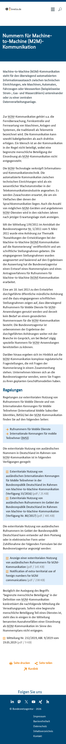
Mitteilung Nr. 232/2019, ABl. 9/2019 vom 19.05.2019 (31, 640)
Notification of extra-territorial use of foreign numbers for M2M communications (31, 575)
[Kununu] (47, 702)
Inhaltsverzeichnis (43, 731)
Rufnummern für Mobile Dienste (30, 429)
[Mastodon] (19, 702)
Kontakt (37, 736)
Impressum (39, 716)
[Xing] (40, 702)
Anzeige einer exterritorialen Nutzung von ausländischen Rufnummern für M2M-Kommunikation (32, 562)
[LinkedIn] (12, 702)
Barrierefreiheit (41, 721)
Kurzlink (33, 668)
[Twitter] (26, 702)
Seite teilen (45, 663)
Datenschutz (40, 726)
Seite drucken (22, 663)
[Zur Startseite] (14, 9)
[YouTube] (33, 702)
